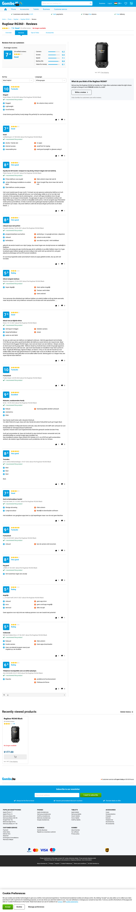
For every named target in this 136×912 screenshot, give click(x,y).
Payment (5, 830)
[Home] (5, 9)
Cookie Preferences (66, 863)
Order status (6, 832)
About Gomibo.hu (42, 863)
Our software (75, 832)
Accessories (24, 9)
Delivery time (6, 834)
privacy (60, 902)
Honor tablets (75, 818)
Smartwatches (110, 822)
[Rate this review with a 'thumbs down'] (62, 119)
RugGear (16, 19)
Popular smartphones (12, 810)
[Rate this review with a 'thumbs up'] (56, 119)
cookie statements (72, 902)
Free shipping (105, 72)
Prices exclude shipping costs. (87, 858)
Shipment (5, 836)
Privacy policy (75, 834)
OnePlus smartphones (43, 816)
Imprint (57, 863)
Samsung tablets (76, 814)
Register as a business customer (46, 832)
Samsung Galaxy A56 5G (10, 818)
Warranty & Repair (8, 839)
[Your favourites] (125, 3)
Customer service (60, 9)
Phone (13, 9)
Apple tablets (75, 812)
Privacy (51, 863)
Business (46, 9)
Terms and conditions (80, 863)
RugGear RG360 (25, 19)
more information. (87, 860)
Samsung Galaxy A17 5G (10, 823)
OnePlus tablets (75, 820)
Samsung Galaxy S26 (9, 816)
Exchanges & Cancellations (10, 837)
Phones (40, 810)
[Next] (64, 695)
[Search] (90, 3)
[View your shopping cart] (131, 3)
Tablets (36, 9)
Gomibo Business (42, 830)
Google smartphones (43, 820)
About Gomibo (75, 830)
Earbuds (108, 818)
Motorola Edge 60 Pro (9, 822)
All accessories (110, 823)
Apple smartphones (42, 812)
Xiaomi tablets (75, 816)
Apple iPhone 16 (7, 814)
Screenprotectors (110, 814)
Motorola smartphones (43, 818)
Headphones (109, 820)
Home (4, 19)
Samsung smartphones (44, 814)
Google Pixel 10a (8, 820)
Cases (107, 812)
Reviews (34, 19)
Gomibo (74, 827)
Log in (110, 3)
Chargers (108, 816)
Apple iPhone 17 (7, 812)
